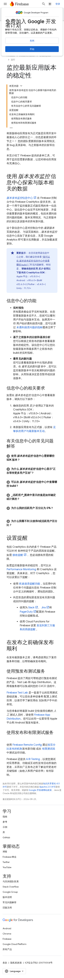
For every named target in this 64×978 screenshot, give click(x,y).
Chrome (7, 933)
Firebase (7, 938)
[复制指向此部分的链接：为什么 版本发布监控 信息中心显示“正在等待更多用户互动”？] (37, 473)
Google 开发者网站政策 (40, 790)
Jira (43, 607)
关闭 (32, 40)
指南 (5, 816)
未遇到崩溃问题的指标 (29, 327)
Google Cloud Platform (14, 944)
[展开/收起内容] (21, 86)
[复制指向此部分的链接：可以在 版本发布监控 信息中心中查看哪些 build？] (22, 486)
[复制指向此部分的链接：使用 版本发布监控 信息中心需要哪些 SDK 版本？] (23, 460)
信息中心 (20, 198)
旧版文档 (7, 907)
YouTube (7, 867)
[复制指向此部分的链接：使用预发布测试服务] (48, 671)
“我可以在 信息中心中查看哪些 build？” (33, 260)
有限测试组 (48, 748)
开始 (32, 49)
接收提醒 (17, 555)
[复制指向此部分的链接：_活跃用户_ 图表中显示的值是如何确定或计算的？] (23, 499)
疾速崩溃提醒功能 (29, 583)
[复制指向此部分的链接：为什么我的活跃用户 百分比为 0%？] (10, 512)
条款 (5, 962)
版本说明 (7, 897)
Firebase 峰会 (9, 856)
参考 (5, 821)
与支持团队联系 (11, 881)
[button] (32, 458)
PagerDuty (26, 611)
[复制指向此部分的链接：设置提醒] (31, 538)
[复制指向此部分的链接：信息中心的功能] (39, 301)
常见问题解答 (9, 902)
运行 (13, 59)
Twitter (6, 862)
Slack (31, 607)
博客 (5, 851)
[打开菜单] (5, 4)
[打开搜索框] (44, 4)
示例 (5, 827)
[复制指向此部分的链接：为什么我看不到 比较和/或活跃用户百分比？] (15, 525)
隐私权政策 (16, 962)
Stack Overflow (11, 886)
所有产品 (7, 949)
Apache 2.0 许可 (47, 786)
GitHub (6, 837)
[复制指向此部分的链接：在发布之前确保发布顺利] (20, 649)
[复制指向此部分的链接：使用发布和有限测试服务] (10, 738)
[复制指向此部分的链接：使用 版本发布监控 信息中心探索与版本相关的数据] (31, 189)
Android (7, 928)
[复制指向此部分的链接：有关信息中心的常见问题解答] (18, 446)
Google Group (10, 891)
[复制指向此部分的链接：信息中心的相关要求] (48, 388)
